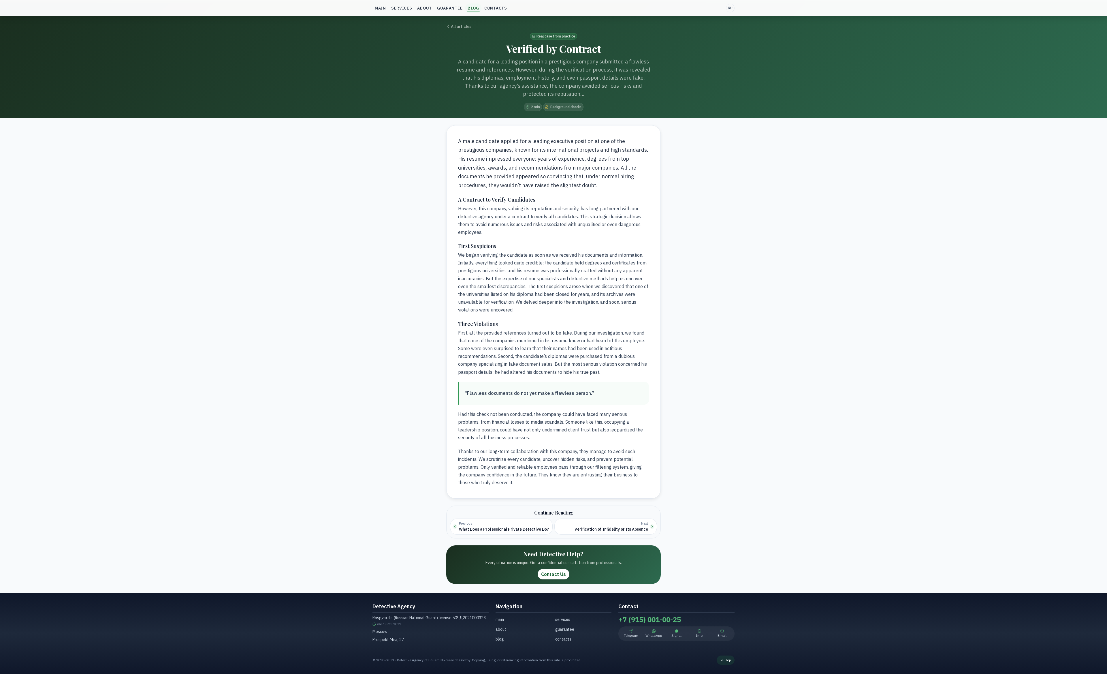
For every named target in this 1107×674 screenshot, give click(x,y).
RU (730, 8)
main (380, 8)
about (424, 8)
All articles (461, 26)
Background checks (565, 107)
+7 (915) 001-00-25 (649, 619)
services (401, 8)
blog (473, 8)
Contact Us (553, 574)
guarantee (449, 8)
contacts (495, 8)
